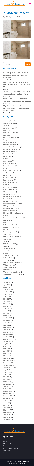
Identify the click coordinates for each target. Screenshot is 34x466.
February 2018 (7, 384)
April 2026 (6, 285)
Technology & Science (10, 255)
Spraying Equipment (9, 248)
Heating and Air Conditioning (12, 196)
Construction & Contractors (11, 147)
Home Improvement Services (12, 203)
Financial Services (9, 182)
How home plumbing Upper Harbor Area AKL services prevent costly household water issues (15, 75)
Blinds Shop (7, 130)
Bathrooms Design (9, 128)
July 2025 (6, 294)
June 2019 (6, 346)
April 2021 (6, 313)
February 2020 (7, 327)
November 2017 (8, 391)
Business (6, 135)
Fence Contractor (8, 180)
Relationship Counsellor (10, 232)
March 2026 (7, 287)
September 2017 (8, 396)
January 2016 (7, 417)
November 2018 (8, 363)
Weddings (6, 270)
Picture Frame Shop (9, 225)
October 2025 (7, 292)
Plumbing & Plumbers (10, 227)
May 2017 (6, 405)
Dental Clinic (7, 156)
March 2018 (7, 382)
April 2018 (6, 379)
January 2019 (7, 358)
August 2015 (7, 419)
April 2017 (6, 408)
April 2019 (6, 351)
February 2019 (7, 356)
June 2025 (6, 297)
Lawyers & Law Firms (10, 208)
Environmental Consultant (11, 170)
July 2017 (6, 400)
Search (28, 64)
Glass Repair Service (9, 192)
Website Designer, (8, 267)
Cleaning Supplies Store (10, 137)
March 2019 (7, 353)
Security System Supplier (11, 236)
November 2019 (8, 334)
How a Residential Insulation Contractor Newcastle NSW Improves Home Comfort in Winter (16, 84)
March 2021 (7, 315)
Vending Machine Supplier (11, 263)
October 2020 (7, 318)
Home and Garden (9, 201)
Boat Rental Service (9, 133)
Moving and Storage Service (12, 213)
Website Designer (8, 265)
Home (5, 441)
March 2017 (7, 410)
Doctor (5, 159)
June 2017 (6, 403)
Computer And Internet (10, 140)
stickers (5, 253)
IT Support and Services (10, 206)
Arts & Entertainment (9, 123)
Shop (5, 241)
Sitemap (22, 463)
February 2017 (7, 412)
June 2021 (6, 311)
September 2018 (8, 367)
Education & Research (10, 163)
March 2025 (7, 304)
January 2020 (7, 330)
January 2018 (7, 386)
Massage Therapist (9, 211)
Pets (4, 222)
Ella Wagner (9, 17)
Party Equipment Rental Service (13, 218)
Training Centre (8, 258)
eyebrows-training (8, 177)
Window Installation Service (11, 272)
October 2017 (7, 393)
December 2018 (8, 360)
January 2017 (7, 415)
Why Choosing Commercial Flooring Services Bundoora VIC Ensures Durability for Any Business (16, 108)
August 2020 (7, 320)
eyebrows (6, 175)
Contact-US (6, 453)
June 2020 (6, 325)
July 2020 (6, 322)
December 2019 (8, 332)
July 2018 (6, 372)
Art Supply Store (8, 121)
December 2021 (8, 306)
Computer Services (9, 142)
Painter (5, 215)
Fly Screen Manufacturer (10, 187)
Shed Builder (7, 239)
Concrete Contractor (9, 144)
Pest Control (7, 220)
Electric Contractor (9, 166)
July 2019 (6, 344)
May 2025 (6, 299)
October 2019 (7, 337)
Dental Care (7, 154)
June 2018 (6, 374)
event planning (7, 173)
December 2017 (8, 389)
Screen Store (7, 234)
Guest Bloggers (8, 194)
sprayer (5, 246)
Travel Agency (7, 260)
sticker (5, 251)
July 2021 (6, 308)
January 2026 (7, 289)
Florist (5, 185)
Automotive (6, 126)
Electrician (6, 168)
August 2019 (7, 341)
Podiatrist (6, 229)
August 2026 (7, 282)
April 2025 (6, 301)
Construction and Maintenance (12, 149)
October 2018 (7, 365)
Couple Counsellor (9, 151)
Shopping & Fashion (9, 244)
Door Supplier (7, 161)
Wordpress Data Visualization (12, 274)
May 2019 (6, 349)
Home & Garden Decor (10, 199)
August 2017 (7, 398)
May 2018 (6, 377)
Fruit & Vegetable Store (10, 189)
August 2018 (7, 370)
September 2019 (8, 339)
